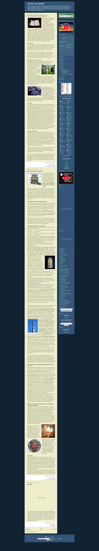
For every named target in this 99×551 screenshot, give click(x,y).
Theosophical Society (64, 270)
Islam (61, 253)
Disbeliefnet (62, 277)
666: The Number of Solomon (35, 171)
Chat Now (66, 331)
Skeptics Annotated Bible (65, 282)
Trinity (54, 166)
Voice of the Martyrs (64, 303)
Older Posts (54, 529)
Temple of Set (63, 261)
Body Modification (71, 37)
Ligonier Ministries (63, 299)
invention (50, 150)
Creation (65, 39)
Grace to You (62, 296)
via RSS (66, 317)
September (63, 69)
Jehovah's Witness (64, 254)
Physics (65, 51)
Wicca (61, 263)
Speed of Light (66, 53)
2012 (61, 65)
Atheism (60, 37)
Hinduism (62, 44)
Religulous (61, 52)
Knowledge (70, 46)
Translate (59, 538)
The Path (29, 484)
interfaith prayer (50, 449)
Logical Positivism (62, 48)
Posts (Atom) (33, 531)
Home (41, 529)
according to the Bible (50, 141)
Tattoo (71, 53)
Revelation (49, 173)
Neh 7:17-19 (29, 233)
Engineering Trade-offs (32, 131)
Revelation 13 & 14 (42, 201)
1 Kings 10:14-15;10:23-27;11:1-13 (34, 283)
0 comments (52, 524)
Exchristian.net (63, 279)
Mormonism (62, 258)
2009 (61, 77)
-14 (31, 230)
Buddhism (62, 249)
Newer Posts (27, 529)
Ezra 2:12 (29, 230)
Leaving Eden (63, 281)
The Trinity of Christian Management (37, 16)
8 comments (52, 478)
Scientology (62, 259)
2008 (61, 79)
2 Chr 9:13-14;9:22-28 (31, 245)
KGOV (61, 298)
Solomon (53, 479)
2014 (61, 63)
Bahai (61, 267)
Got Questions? (63, 294)
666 (48, 479)
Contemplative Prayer (66, 38)
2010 (61, 68)
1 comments (52, 164)
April (62, 75)
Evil (50, 479)
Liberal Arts (69, 47)
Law (64, 47)
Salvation (66, 52)
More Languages (67, 155)
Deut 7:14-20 (29, 365)
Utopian (48, 133)
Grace (73, 42)
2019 (61, 60)
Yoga (60, 56)
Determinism (70, 39)
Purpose (72, 51)
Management (49, 166)
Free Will (63, 42)
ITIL (42, 32)
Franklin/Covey (34, 29)
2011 (61, 66)
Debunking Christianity (64, 276)
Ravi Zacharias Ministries (65, 301)
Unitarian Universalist (64, 272)
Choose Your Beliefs (36, 4)
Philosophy (61, 51)
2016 (61, 61)
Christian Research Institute (65, 293)
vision (43, 177)
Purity (69, 51)
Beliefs (54, 525)
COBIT (46, 32)
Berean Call (62, 288)
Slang (73, 52)
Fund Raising (68, 42)
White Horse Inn (63, 304)
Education (62, 41)
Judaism (62, 256)
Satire (70, 52)
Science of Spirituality (64, 268)
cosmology (60, 39)
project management (51, 24)
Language (60, 47)
